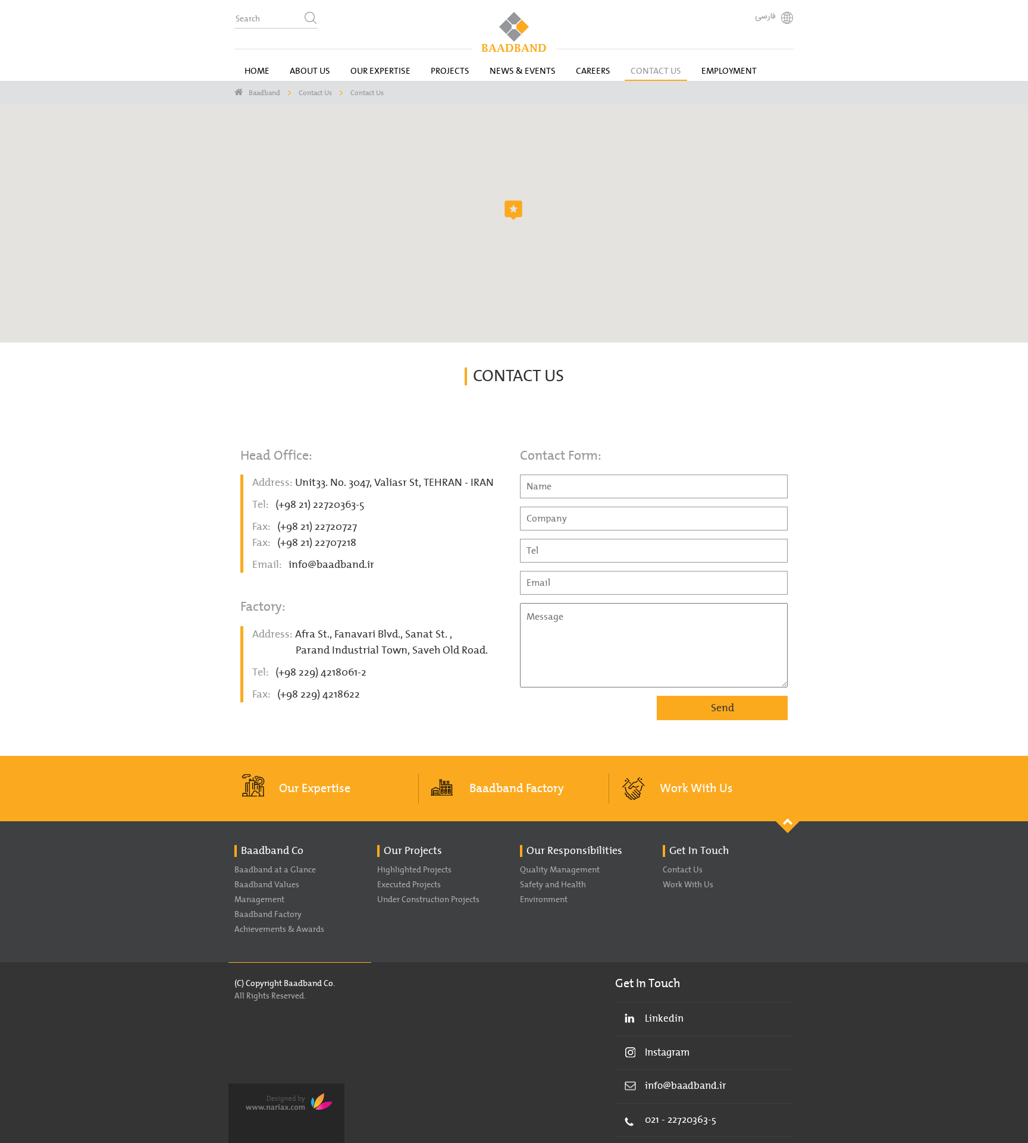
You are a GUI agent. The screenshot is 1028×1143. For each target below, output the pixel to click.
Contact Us (656, 71)
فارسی (765, 17)
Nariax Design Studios (286, 1113)
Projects (450, 71)
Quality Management (560, 870)
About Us (310, 71)
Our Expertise (380, 71)
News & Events (523, 71)
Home (257, 71)
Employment (729, 71)
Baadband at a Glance (275, 870)
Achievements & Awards (279, 929)
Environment (544, 900)
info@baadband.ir (331, 564)
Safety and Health (553, 885)
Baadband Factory (516, 788)
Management (259, 900)
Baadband (264, 93)
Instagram (667, 1053)
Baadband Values (266, 885)
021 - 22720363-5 (680, 1120)
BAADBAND (514, 32)
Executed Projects (409, 885)
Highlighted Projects (414, 870)
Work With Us (696, 788)
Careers (593, 71)
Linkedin (664, 1019)
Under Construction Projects (428, 900)
